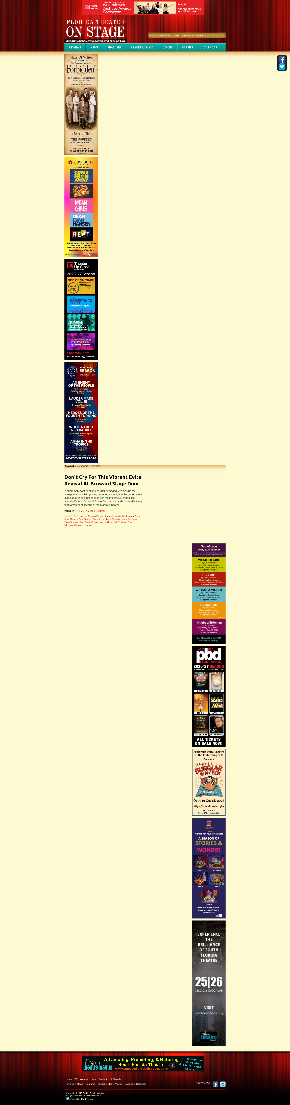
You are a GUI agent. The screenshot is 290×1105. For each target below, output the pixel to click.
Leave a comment (83, 525)
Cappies (187, 47)
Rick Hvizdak (111, 522)
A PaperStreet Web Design (81, 1099)
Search (200, 35)
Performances (80, 516)
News (94, 47)
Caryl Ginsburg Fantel (88, 519)
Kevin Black (85, 522)
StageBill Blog (142, 47)
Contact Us (188, 35)
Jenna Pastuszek (129, 519)
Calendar (210, 47)
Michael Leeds (97, 522)
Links (176, 35)
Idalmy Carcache (112, 519)
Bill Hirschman (99, 511)
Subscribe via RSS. (92, 1095)
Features (115, 47)
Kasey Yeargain (71, 522)
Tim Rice (122, 522)
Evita (101, 519)
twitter (223, 1084)
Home (152, 35)
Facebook (215, 1084)
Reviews (75, 47)
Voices (168, 47)
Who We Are (164, 35)
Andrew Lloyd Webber (115, 516)
